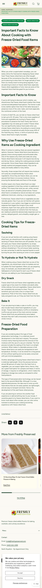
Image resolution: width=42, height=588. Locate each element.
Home (3, 9)
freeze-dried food (32, 20)
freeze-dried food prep (10, 24)
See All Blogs (21, 498)
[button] (3, 4)
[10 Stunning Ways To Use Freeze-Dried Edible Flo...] (19, 456)
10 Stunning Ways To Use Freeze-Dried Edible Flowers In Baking (18, 478)
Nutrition (9, 9)
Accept (20, 573)
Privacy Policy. (14, 568)
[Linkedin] (10, 422)
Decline (20, 578)
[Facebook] (15, 422)
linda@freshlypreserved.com (16, 541)
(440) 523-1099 (12, 545)
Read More (6, 485)
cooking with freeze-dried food (13, 20)
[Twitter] (21, 422)
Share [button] (3, 422)
